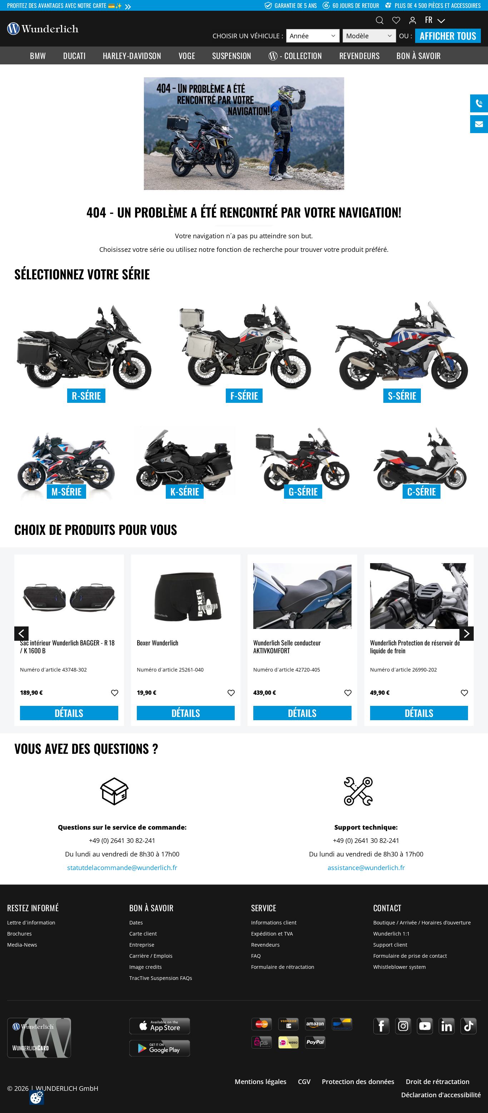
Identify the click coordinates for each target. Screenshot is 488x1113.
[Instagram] (403, 1026)
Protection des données (358, 1081)
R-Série (86, 395)
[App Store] (159, 1026)
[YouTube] (425, 1026)
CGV (304, 1081)
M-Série (66, 491)
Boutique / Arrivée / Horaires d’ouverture (422, 922)
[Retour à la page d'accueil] (43, 28)
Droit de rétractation (437, 1081)
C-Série (421, 491)
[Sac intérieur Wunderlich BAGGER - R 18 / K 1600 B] (69, 596)
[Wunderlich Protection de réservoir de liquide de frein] (419, 596)
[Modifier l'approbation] (37, 1097)
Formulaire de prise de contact (410, 955)
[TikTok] (468, 1026)
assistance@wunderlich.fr (366, 867)
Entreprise (141, 944)
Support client (390, 944)
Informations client (274, 922)
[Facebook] (381, 1026)
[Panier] (476, 19)
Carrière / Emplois (151, 955)
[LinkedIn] (447, 1026)
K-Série (184, 491)
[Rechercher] (380, 19)
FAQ (256, 955)
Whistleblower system (399, 966)
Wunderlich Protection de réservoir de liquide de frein (415, 647)
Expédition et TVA (272, 933)
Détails (69, 713)
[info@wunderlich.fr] (479, 124)
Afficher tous (448, 36)
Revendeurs (265, 944)
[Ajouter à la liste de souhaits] (114, 693)
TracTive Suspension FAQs (160, 978)
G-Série (303, 491)
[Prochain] (466, 633)
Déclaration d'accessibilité (441, 1094)
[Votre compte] (412, 19)
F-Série (244, 395)
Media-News (22, 944)
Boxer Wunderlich (157, 643)
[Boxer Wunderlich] (186, 596)
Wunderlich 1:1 (391, 933)
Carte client (143, 933)
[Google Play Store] (159, 1048)
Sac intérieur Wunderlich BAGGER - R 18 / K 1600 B (67, 647)
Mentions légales (261, 1081)
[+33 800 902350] (479, 103)
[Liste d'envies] (396, 19)
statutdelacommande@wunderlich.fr (122, 867)
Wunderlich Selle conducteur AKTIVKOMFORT (287, 647)
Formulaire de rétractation (282, 966)
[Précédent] (21, 633)
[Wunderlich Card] (39, 1038)
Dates (136, 922)
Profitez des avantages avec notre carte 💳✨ (64, 5)
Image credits (145, 966)
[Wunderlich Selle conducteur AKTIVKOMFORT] (302, 596)
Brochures (19, 933)
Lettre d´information (31, 922)
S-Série (402, 395)
